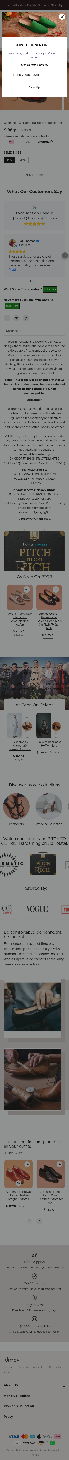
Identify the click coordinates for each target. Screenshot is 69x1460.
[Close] (62, 16)
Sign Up (34, 87)
